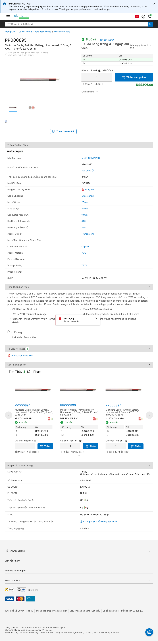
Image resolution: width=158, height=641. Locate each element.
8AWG (84, 208)
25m (83, 227)
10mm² (84, 214)
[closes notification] (154, 3)
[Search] (150, 24)
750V (84, 265)
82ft (83, 221)
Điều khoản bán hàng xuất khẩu (85, 611)
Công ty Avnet (12, 627)
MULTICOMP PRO (90, 158)
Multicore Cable (62, 31)
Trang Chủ (10, 31)
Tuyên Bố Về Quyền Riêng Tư (19, 611)
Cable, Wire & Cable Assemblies (35, 31)
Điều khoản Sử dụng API (132, 611)
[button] (8, 16)
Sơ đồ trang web (111, 611)
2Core (84, 202)
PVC (83, 252)
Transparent (87, 233)
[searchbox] (76, 24)
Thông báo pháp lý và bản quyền (51, 611)
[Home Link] (27, 16)
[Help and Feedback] (149, 632)
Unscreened (87, 195)
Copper (85, 246)
